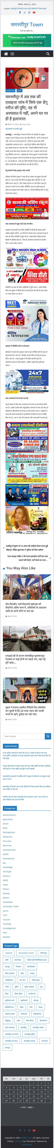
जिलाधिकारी (31, 966)
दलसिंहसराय (9, 980)
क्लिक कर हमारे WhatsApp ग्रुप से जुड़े (27, 43)
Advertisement (9, 815)
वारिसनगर (24, 1014)
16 (41, 1092)
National (6, 876)
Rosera (6, 897)
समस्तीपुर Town (27, 24)
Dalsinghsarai (9, 832)
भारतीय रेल (32, 993)
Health (6, 854)
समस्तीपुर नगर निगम (11, 1034)
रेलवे (30, 1007)
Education (7, 841)
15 (34, 1092)
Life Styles (7, 871)
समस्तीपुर (23, 1027)
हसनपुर (7, 1047)
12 (14, 1092)
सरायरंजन (44, 1041)
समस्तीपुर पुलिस (30, 1034)
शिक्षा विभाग (30, 1020)
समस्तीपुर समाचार (29, 1041)
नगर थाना (22, 980)
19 (14, 1096)
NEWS (19, 90)
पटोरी (7, 986)
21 (27, 1096)
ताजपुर (32, 973)
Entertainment (9, 850)
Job (4, 863)
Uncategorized (9, 928)
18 (6, 1096)
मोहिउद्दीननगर (9, 1007)
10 (48, 1087)
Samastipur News (26, 953)
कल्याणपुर (18, 960)
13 (21, 1092)
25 (6, 1100)
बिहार (7, 993)
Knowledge (8, 867)
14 (27, 1092)
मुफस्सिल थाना (10, 1000)
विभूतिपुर (8, 1020)
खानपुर (7, 966)
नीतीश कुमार (36, 980)
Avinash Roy (26, 124)
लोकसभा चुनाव (10, 1014)
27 (21, 1100)
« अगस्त (23, 1107)
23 (41, 1096)
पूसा (41, 986)
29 (34, 1100)
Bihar (5, 828)
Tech (5, 915)
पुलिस (16, 986)
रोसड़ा (40, 1007)
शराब (18, 1020)
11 (6, 1092)
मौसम (21, 1007)
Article (6, 823)
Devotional (7, 836)
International (8, 858)
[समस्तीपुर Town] (6, 54)
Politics (6, 889)
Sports (6, 911)
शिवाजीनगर (43, 1020)
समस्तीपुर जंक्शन (38, 1027)
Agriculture (8, 819)
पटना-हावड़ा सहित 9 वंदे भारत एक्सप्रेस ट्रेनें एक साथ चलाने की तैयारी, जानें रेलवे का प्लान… (27, 558)
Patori (5, 884)
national (8, 953)
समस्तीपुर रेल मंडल (11, 1041)
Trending (7, 924)
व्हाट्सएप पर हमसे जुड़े (14, 128)
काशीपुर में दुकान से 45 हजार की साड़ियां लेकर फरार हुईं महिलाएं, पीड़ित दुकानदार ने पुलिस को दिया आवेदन (27, 547)
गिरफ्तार (18, 966)
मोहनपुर (36, 1000)
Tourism (6, 919)
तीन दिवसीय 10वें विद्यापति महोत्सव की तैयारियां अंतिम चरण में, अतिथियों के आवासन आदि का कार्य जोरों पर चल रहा (26, 607)
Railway (6, 893)
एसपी (6, 960)
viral (5, 932)
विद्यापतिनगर (37, 1014)
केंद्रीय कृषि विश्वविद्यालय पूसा (36, 960)
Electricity (7, 845)
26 (14, 1100)
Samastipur (10, 90)
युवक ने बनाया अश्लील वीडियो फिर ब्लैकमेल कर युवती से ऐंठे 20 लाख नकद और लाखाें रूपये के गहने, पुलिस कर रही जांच (25, 711)
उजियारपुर (43, 953)
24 (48, 1096)
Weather (6, 937)
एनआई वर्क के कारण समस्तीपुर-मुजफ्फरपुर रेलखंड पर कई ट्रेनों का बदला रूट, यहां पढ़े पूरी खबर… (25, 659)
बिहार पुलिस (18, 993)
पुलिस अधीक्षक (29, 986)
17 (48, 1092)
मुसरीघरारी (24, 1000)
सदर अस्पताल (9, 1027)
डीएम (22, 973)
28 (27, 1100)
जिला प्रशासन (9, 973)
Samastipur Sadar (11, 906)
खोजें (48, 736)
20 (21, 1096)
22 (34, 1096)
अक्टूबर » (30, 1107)
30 (41, 1100)
